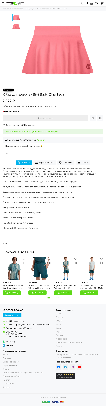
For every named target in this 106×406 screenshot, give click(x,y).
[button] (22, 50)
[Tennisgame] (15, 3)
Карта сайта (61, 397)
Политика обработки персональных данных (23, 373)
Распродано (45, 118)
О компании (8, 383)
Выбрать (39, 292)
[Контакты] (86, 3)
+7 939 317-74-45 (13, 310)
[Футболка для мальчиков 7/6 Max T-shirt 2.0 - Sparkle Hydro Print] (66, 268)
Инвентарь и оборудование (69, 342)
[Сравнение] (100, 118)
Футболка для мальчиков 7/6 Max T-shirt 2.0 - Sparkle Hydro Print (66, 287)
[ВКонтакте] (58, 367)
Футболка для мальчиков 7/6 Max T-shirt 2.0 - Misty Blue (91, 287)
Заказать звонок (12, 315)
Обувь (58, 331)
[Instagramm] (72, 367)
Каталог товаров (18, 9)
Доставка (68, 162)
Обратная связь (10, 365)
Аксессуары (61, 339)
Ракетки (59, 317)
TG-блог (6, 380)
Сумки (58, 328)
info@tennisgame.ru (15, 321)
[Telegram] (65, 367)
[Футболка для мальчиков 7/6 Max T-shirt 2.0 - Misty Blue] (91, 268)
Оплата (85, 162)
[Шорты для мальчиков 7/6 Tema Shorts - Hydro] (40, 268)
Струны (59, 321)
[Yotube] (79, 367)
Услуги (59, 346)
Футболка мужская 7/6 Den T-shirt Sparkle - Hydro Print (13, 287)
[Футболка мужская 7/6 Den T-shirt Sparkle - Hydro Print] (14, 268)
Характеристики (46, 162)
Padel (58, 313)
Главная (6, 9)
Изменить (41, 140)
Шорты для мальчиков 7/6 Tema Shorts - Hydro (39, 287)
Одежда (31, 9)
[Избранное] (93, 118)
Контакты (7, 387)
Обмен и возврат (10, 362)
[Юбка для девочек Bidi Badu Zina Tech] (57, 50)
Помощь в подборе (12, 376)
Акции (5, 354)
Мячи (58, 324)
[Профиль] (91, 3)
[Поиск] (81, 3)
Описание (25, 162)
